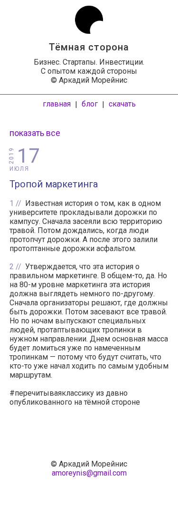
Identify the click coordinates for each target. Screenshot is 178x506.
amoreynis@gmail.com (89, 472)
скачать (122, 103)
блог (90, 103)
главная (57, 103)
